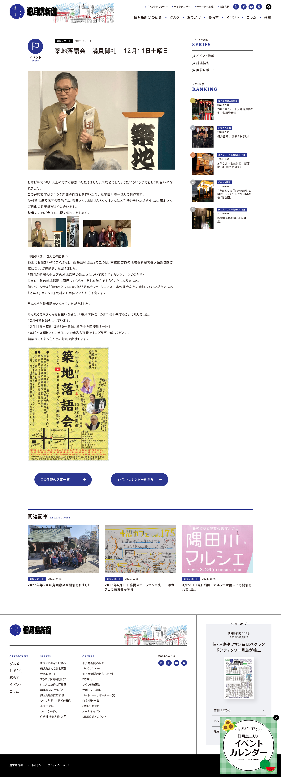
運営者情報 (16, 765)
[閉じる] (276, 718)
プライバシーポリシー (60, 765)
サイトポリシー (35, 765)
